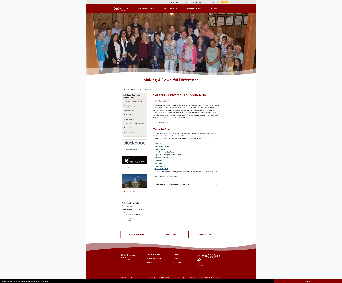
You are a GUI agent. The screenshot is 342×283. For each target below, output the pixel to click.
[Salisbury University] (122, 8)
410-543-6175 (129, 218)
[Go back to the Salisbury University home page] (124, 89)
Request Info (205, 234)
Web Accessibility (165, 278)
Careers (175, 259)
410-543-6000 (125, 259)
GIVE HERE (127, 195)
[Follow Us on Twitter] (203, 256)
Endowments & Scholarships (133, 101)
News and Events (153, 255)
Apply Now (171, 234)
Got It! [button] (308, 281)
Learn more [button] (44, 281)
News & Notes (129, 110)
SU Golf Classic (129, 119)
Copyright (191, 278)
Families (207, 2)
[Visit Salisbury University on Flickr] (211, 256)
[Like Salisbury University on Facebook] (199, 256)
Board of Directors (130, 106)
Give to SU (176, 255)
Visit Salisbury (136, 234)
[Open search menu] (225, 7)
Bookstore (176, 263)
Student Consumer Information (210, 278)
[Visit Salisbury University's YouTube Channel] (216, 256)
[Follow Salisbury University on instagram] (220, 256)
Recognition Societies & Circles (134, 123)
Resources (127, 115)
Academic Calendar (154, 259)
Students (187, 2)
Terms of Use (179, 278)
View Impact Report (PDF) (163, 123)
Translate (201, 265)
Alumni (215, 2)
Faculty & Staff (197, 2)
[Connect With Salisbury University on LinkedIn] (207, 256)
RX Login (127, 168)
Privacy (152, 278)
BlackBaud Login (130, 149)
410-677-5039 (129, 221)
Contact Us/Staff (129, 128)
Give (224, 2)
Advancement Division (134, 89)
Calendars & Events (174, 2)
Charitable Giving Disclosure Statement (172, 185)
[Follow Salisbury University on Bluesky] (199, 260)
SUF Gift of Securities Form (164, 152)
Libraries (150, 263)
